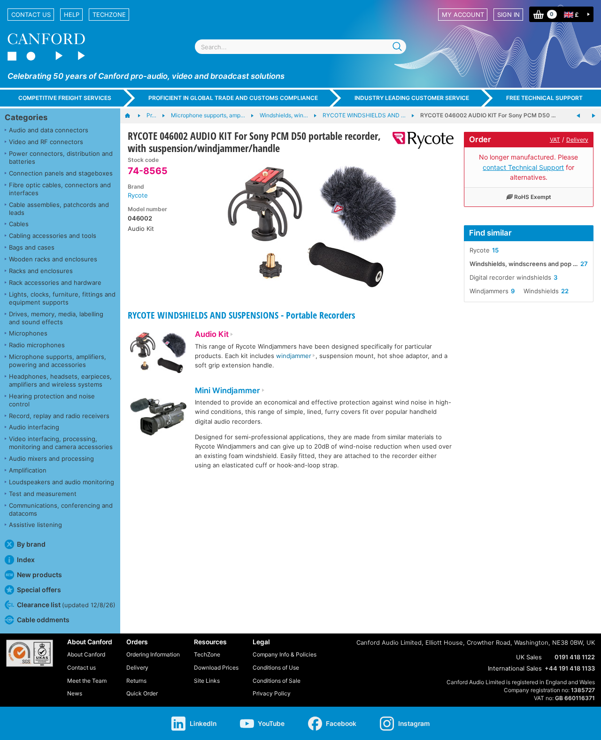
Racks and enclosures (41, 271)
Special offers (39, 590)
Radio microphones (37, 345)
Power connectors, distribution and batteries (61, 157)
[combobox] (300, 46)
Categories (26, 117)
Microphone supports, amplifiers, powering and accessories (57, 360)
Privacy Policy (272, 693)
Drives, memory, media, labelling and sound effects (56, 318)
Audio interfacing (34, 427)
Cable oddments (43, 620)
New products (39, 575)
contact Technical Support (523, 167)
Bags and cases (31, 247)
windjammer (293, 355)
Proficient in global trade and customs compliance (233, 97)
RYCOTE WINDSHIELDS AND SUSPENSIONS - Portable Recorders (241, 315)
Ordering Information (153, 654)
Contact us (31, 14)
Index (26, 560)
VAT (555, 139)
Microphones (28, 333)
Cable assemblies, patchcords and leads (59, 208)
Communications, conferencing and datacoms (61, 509)
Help (71, 14)
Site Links (207, 680)
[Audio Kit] (158, 353)
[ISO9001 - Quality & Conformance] (29, 653)
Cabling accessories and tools (52, 235)
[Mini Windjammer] (158, 417)
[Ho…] (132, 115)
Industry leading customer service (411, 97)
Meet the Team (87, 680)
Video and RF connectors (46, 141)
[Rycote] (419, 140)
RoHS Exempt (532, 196)
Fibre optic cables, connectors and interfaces (60, 189)
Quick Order (142, 693)
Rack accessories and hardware (55, 282)
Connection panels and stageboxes (61, 173)
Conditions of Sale (276, 680)
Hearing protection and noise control (52, 400)
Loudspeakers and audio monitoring (61, 482)
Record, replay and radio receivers (59, 416)
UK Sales (529, 657)
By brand (31, 544)
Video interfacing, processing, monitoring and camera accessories (61, 442)
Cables (19, 224)
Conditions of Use (276, 667)
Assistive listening (35, 524)
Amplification (27, 470)
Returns (136, 680)
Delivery (577, 139)
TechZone (109, 14)
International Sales (515, 668)
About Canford (86, 654)
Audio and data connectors (48, 130)
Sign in (508, 14)
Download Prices (216, 667)
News (74, 693)
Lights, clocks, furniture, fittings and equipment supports (62, 298)
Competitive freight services (64, 97)
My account (463, 14)
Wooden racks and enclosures (53, 259)
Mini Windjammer (227, 390)
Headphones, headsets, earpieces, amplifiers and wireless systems (60, 380)
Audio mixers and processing (51, 458)
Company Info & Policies (284, 654)
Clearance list (66, 605)
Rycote (138, 195)
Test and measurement (43, 493)
